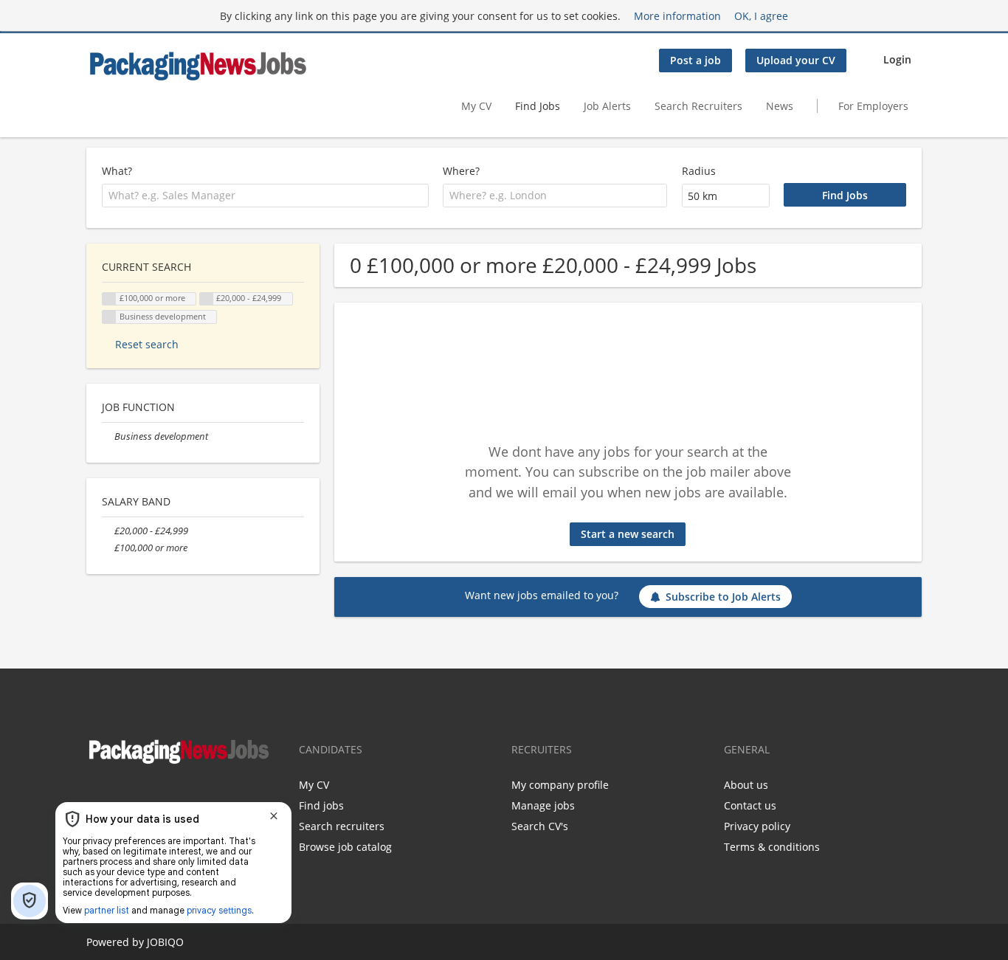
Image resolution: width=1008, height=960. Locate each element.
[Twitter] (119, 797)
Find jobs (321, 805)
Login (897, 59)
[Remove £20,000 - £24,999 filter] (108, 531)
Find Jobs (537, 106)
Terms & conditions (772, 847)
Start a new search (627, 534)
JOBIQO (165, 942)
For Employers (873, 106)
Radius (699, 171)
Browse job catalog (345, 847)
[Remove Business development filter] (108, 436)
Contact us (750, 805)
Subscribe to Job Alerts (723, 597)
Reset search (147, 344)
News (779, 106)
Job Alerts (607, 106)
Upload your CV (795, 60)
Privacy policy (757, 826)
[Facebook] (97, 797)
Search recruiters (341, 826)
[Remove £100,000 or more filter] (108, 548)
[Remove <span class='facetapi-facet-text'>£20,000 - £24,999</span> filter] (206, 299)
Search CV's (539, 826)
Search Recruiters (698, 106)
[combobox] (265, 195)
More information (677, 16)
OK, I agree (761, 16)
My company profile (560, 785)
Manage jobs (543, 805)
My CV (476, 106)
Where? (461, 171)
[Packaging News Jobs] (197, 65)
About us (746, 785)
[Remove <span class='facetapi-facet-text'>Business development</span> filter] (109, 317)
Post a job (695, 60)
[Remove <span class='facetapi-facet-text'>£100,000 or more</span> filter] (109, 299)
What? (117, 171)
